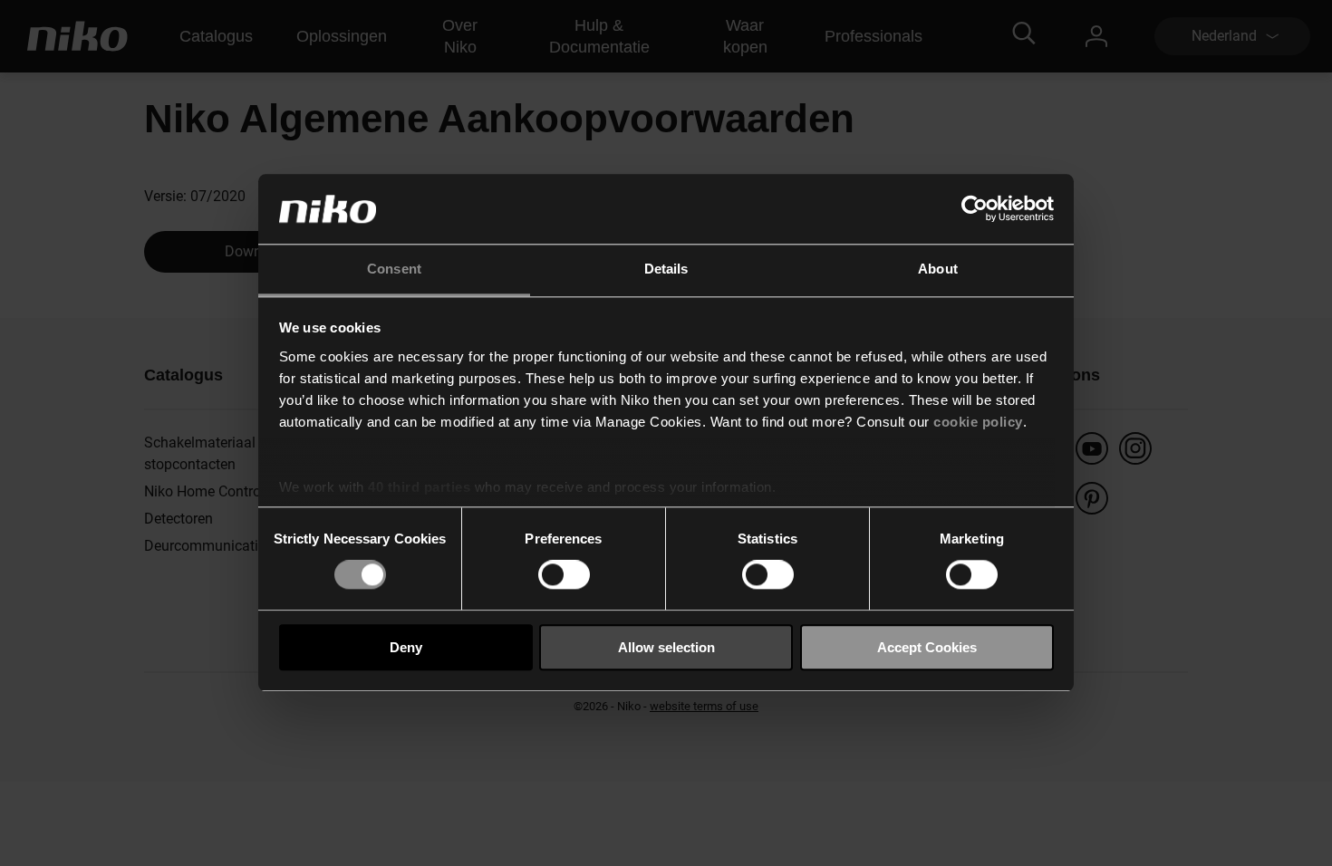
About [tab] (938, 268)
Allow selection (666, 647)
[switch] (564, 574)
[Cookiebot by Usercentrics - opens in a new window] (974, 209)
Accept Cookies (927, 647)
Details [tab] (666, 268)
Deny (406, 647)
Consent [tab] (394, 268)
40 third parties (419, 487)
